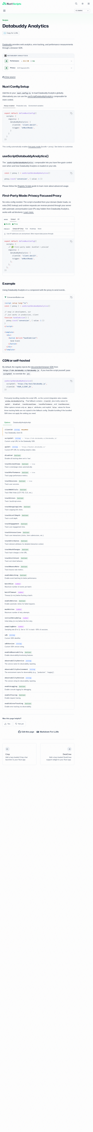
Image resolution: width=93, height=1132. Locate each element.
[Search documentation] (76, 3)
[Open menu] (88, 3)
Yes (8, 724)
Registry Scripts (25, 186)
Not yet (21, 724)
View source (10, 77)
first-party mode (34, 147)
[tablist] (38, 106)
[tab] (9, 105)
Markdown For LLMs (49, 732)
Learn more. (28, 212)
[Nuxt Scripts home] (11, 3)
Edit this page (28, 732)
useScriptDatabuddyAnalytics (40, 96)
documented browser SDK (42, 367)
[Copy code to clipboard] (71, 113)
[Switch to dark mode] (82, 3)
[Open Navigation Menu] (4, 11)
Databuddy (7, 45)
